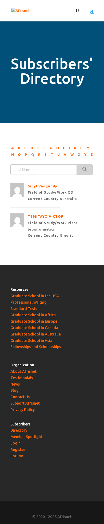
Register (17, 449)
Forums (16, 456)
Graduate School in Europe (33, 321)
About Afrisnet (23, 371)
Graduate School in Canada (34, 328)
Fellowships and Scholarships (35, 347)
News (15, 384)
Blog (14, 390)
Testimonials (21, 378)
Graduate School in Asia (31, 340)
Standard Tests (23, 309)
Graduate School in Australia (35, 334)
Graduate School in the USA (34, 296)
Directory (18, 430)
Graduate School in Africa (33, 315)
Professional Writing (28, 302)
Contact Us (20, 397)
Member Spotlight (26, 437)
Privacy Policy (22, 410)
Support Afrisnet (25, 403)
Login (15, 443)
